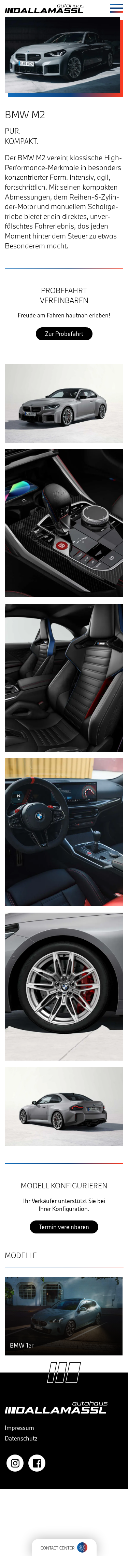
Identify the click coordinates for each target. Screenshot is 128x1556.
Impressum (19, 1427)
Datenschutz (21, 1438)
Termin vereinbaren (64, 1226)
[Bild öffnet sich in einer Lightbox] (64, 403)
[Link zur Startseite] (44, 8)
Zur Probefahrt (64, 333)
